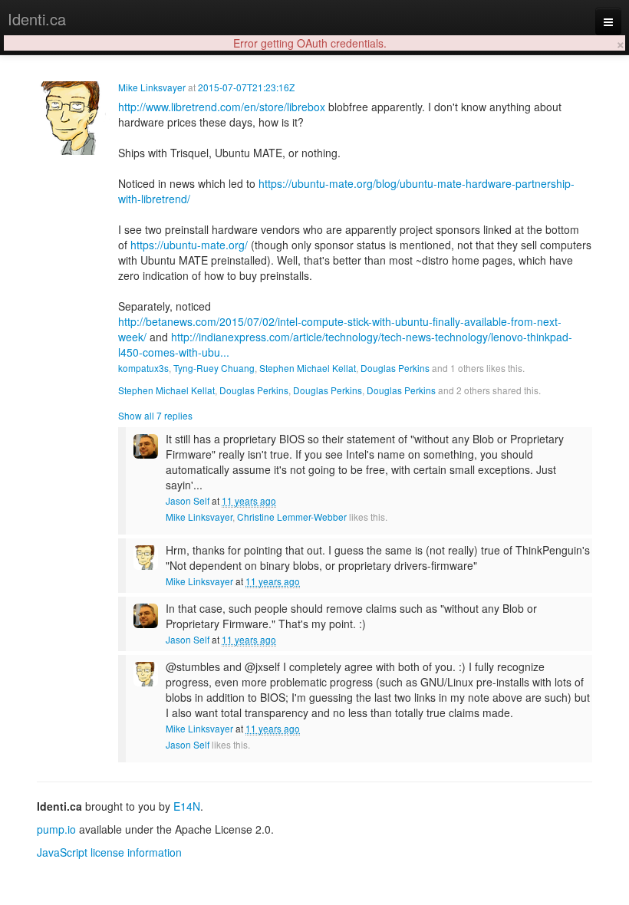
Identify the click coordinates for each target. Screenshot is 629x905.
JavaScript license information (109, 852)
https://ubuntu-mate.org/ (189, 244)
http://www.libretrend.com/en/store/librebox (221, 106)
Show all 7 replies (155, 415)
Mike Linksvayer (152, 87)
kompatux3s (143, 367)
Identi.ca (37, 19)
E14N (186, 806)
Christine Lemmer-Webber (292, 516)
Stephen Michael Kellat (307, 367)
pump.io (56, 829)
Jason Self (187, 500)
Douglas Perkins (395, 367)
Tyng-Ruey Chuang (214, 367)
